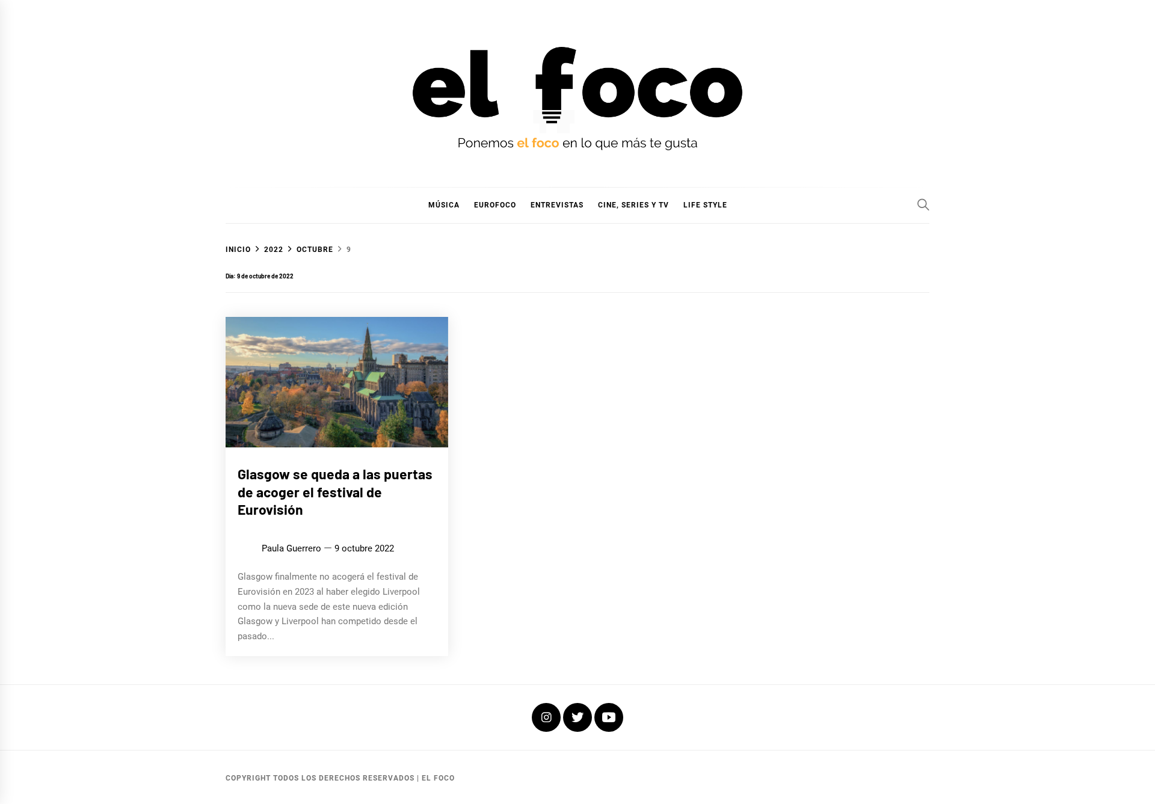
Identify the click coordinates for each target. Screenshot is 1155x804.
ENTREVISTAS (557, 205)
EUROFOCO (495, 205)
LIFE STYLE (705, 205)
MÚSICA (444, 205)
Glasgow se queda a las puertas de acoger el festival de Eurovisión (335, 491)
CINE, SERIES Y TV (633, 205)
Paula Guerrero (291, 548)
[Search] (923, 204)
